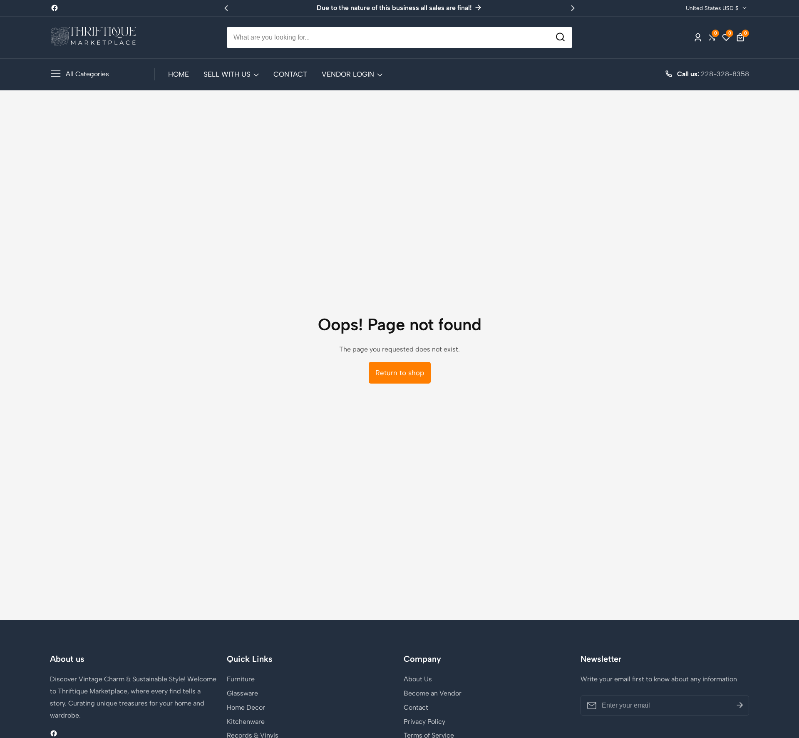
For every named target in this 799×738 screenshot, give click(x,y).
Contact (416, 707)
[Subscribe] (740, 705)
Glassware (242, 693)
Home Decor (246, 707)
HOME (178, 74)
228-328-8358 (725, 74)
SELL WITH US (227, 74)
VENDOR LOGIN (348, 74)
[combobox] (399, 37)
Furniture (241, 679)
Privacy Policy (424, 722)
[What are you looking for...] (560, 37)
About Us (418, 679)
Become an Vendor (433, 693)
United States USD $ (713, 8)
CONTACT (290, 74)
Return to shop (399, 373)
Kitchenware (246, 722)
